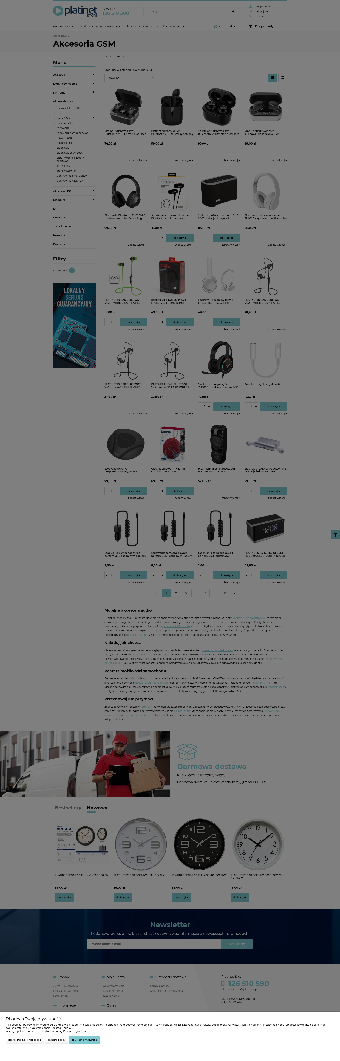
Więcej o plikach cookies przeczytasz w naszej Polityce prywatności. (48, 1031)
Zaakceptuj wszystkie (84, 1039)
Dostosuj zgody (56, 1039)
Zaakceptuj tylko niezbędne (24, 1039)
